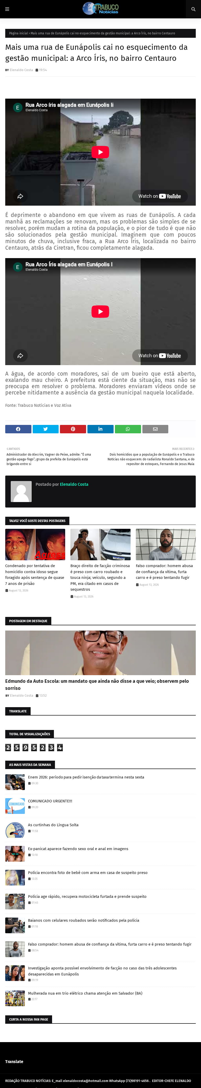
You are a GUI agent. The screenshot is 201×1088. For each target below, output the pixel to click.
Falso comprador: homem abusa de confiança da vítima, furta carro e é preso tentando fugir (164, 571)
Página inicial (18, 33)
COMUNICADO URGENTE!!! (50, 801)
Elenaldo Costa (21, 70)
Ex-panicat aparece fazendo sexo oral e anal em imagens (78, 848)
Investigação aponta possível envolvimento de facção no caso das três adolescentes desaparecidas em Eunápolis (102, 971)
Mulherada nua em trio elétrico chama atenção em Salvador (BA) (85, 993)
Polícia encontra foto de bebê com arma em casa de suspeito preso (88, 872)
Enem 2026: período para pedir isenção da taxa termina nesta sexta (86, 777)
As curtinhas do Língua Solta (53, 825)
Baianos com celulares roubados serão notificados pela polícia (83, 920)
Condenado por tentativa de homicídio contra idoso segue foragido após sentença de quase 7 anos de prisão (34, 574)
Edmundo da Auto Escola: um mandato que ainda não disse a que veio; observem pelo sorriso (97, 684)
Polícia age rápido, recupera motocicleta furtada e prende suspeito (87, 896)
